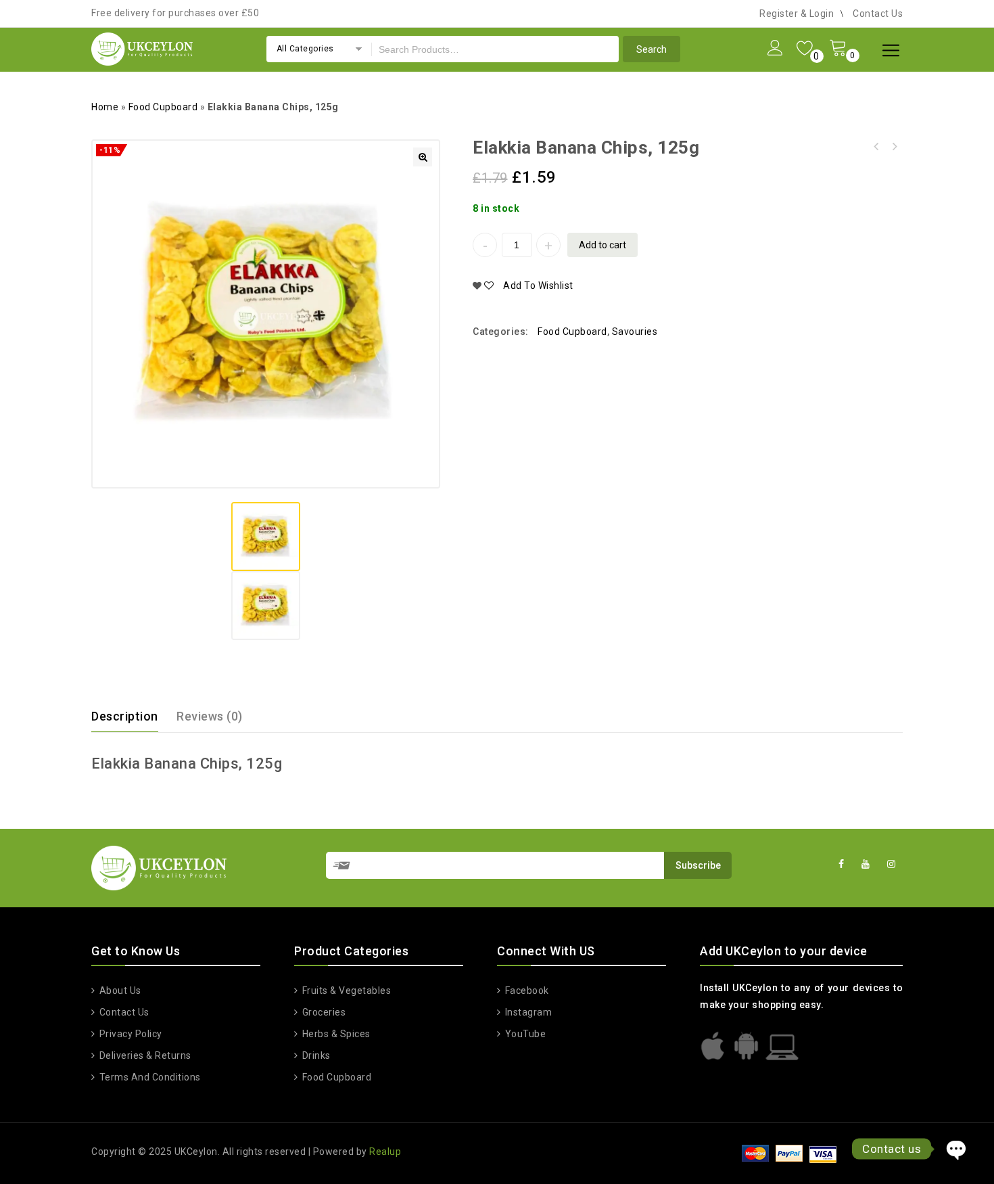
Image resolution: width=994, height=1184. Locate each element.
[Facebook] (841, 864)
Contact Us (878, 13)
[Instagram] (891, 864)
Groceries (324, 1012)
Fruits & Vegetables (346, 990)
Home (104, 106)
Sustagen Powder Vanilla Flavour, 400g (876, 146)
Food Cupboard (163, 106)
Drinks (316, 1055)
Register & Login (796, 13)
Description (124, 716)
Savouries (635, 331)
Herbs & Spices (336, 1033)
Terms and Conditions (150, 1077)
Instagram (528, 1012)
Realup (385, 1151)
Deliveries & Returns (145, 1055)
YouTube (525, 1033)
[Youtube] (865, 864)
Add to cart (602, 245)
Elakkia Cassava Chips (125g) (893, 146)
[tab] (132, 716)
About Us (120, 990)
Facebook (527, 990)
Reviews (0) (209, 716)
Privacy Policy (130, 1033)
